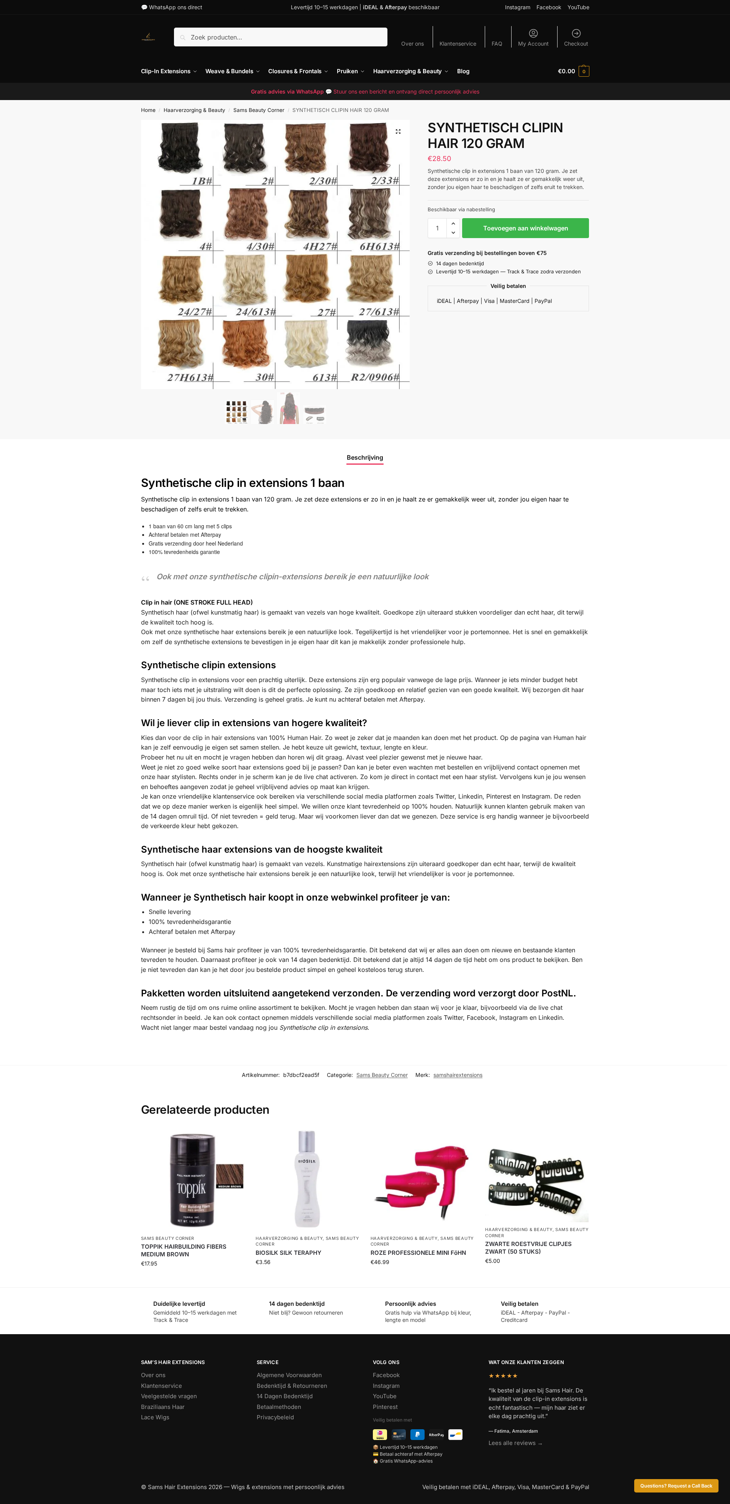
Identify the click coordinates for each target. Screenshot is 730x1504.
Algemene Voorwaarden (289, 1375)
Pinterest (385, 1406)
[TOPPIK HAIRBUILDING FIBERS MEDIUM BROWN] (192, 1179)
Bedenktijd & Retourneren (292, 1385)
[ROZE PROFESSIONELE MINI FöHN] (422, 1179)
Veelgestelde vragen (169, 1396)
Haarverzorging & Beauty (194, 110)
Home (148, 110)
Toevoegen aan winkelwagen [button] (192, 1279)
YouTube (578, 7)
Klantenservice (458, 43)
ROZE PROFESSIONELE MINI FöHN (418, 1252)
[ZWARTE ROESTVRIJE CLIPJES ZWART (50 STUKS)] (537, 1175)
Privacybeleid (275, 1417)
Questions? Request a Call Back (676, 1486)
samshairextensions (457, 1075)
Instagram (517, 7)
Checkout (576, 43)
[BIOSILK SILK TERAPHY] (307, 1179)
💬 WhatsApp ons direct (171, 7)
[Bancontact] (455, 1434)
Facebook (548, 7)
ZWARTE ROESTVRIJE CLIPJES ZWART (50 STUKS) (528, 1247)
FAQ (497, 43)
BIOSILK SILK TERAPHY (289, 1252)
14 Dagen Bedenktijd (285, 1396)
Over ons (412, 43)
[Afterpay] (436, 1434)
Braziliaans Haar (163, 1406)
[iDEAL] (380, 1434)
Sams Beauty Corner (258, 110)
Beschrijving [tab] (365, 457)
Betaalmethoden (279, 1406)
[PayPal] (417, 1434)
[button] (573, 71)
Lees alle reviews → (516, 1442)
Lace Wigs (155, 1417)
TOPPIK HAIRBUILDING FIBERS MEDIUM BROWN (183, 1250)
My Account (533, 43)
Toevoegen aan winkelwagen (525, 228)
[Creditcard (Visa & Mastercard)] (399, 1434)
